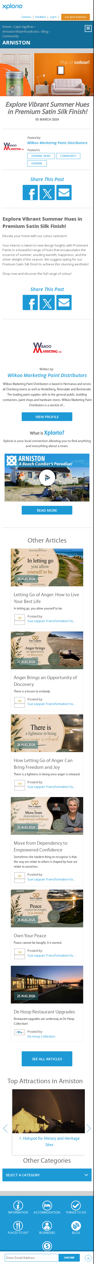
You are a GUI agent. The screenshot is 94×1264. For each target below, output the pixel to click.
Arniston (16, 42)
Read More (47, 510)
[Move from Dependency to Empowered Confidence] (47, 816)
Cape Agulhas (23, 26)
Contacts (26, 17)
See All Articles (47, 1058)
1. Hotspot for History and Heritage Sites (49, 1141)
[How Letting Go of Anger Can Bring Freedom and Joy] (47, 733)
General (37, 163)
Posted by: (34, 137)
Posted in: (33, 150)
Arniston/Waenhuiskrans (20, 31)
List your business (75, 17)
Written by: (47, 369)
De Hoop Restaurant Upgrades (44, 1012)
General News (41, 156)
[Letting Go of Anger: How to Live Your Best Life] (47, 567)
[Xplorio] (14, 6)
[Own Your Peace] (47, 908)
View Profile (47, 416)
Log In (53, 17)
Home (6, 26)
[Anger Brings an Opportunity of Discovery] (47, 650)
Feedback (40, 17)
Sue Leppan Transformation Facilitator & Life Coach (51, 621)
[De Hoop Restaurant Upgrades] (47, 984)
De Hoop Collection (41, 1036)
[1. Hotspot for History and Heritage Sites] (49, 1111)
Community (10, 36)
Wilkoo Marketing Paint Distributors (57, 142)
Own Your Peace (30, 935)
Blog (45, 31)
